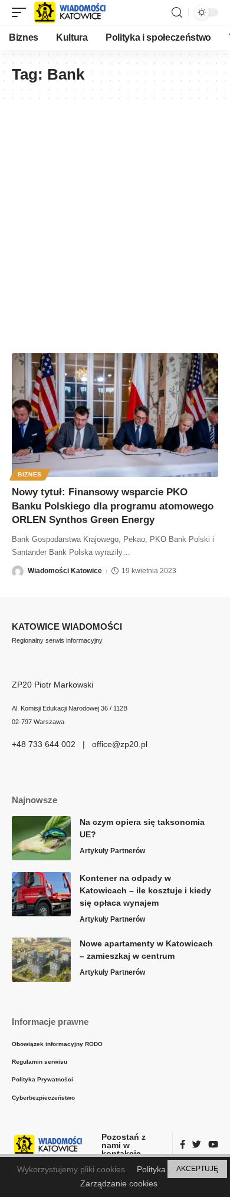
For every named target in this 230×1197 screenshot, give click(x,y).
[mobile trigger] (22, 12)
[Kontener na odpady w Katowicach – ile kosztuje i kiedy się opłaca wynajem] (41, 894)
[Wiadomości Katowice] (75, 12)
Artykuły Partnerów (112, 851)
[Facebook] (182, 1145)
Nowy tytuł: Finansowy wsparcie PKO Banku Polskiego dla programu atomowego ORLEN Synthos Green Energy (112, 506)
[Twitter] (196, 1145)
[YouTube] (213, 1145)
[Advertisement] (115, 221)
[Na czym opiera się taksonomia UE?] (41, 838)
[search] (177, 13)
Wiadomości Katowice (65, 571)
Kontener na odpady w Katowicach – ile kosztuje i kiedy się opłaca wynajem (145, 890)
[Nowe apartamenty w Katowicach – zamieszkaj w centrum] (41, 960)
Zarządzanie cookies (118, 1183)
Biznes (30, 474)
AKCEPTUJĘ (197, 1169)
